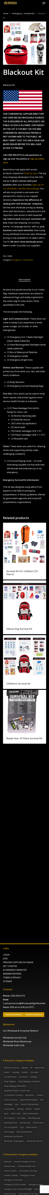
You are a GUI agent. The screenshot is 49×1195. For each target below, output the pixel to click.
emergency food (27, 1175)
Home (5, 13)
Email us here (30, 173)
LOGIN (6, 954)
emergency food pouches (15, 1184)
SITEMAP (7, 981)
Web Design (9, 1132)
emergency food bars (13, 1180)
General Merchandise (29, 1099)
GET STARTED (10, 966)
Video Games (31, 1127)
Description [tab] (24, 279)
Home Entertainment (30, 1104)
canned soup (9, 1166)
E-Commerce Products (13, 1095)
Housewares (9, 1109)
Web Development (24, 1132)
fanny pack (39, 1189)
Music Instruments (31, 1113)
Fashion (40, 1095)
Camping (15, 1072)
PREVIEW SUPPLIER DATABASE (18, 962)
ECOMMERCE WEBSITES (15, 969)
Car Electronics (10, 1077)
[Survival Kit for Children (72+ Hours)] (24, 544)
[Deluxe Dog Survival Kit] (24, 602)
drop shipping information (15, 1086)
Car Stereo (23, 1077)
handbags (8, 1104)
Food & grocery (11, 1099)
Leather (37, 1109)
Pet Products (9, 1118)
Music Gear (16, 1113)
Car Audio (34, 1072)
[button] (43, 3)
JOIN (5, 958)
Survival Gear (24, 1122)
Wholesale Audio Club (13, 1045)
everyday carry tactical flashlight (18, 1189)
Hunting (20, 1109)
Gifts (42, 1099)
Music (6, 1113)
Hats (17, 1104)
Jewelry (28, 1109)
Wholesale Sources (35, 1141)
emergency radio (35, 1184)
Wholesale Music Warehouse (17, 1041)
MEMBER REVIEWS (12, 973)
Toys (22, 1127)
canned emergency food (24, 1161)
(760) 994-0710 (18, 995)
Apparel (24, 1067)
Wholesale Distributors (13, 1136)
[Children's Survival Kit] (24, 656)
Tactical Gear (38, 1122)
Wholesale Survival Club (14, 1037)
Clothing (33, 1077)
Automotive (40, 1067)
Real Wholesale (34, 1118)
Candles (24, 1072)
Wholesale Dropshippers (14, 1141)
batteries (8, 1161)
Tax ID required (11, 1127)
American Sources (11, 1067)
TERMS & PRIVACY (12, 977)
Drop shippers (10, 1081)
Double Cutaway (11, 1175)
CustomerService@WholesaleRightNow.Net (24, 1003)
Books (6, 1072)
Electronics (29, 1095)
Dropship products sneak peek (17, 1090)
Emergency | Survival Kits (23, 13)
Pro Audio (21, 1118)
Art (31, 1067)
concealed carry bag (28, 1170)
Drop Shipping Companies (29, 1081)
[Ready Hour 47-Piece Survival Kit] (24, 711)
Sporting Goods (10, 1122)
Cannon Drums (10, 1170)
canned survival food (26, 1166)
